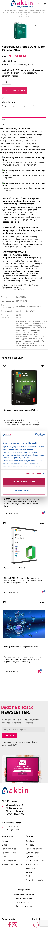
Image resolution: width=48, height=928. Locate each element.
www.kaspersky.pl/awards (17, 289)
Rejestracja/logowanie (24, 894)
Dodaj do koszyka (15, 90)
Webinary (30, 845)
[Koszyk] (45, 4)
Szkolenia (30, 841)
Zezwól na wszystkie (24, 482)
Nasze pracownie (33, 864)
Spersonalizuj (22, 491)
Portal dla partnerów (35, 880)
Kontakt (5, 841)
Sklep (20, 10)
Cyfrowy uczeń (32, 853)
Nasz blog (30, 868)
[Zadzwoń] (37, 4)
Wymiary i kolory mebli (12, 864)
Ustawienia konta (24, 902)
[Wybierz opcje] (41, 671)
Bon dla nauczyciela (34, 849)
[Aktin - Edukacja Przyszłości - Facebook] (9, 924)
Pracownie (29, 10)
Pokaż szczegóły (33, 473)
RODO (4, 856)
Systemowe (37, 106)
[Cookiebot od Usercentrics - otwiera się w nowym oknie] (35, 434)
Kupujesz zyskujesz (24, 906)
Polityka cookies (9, 853)
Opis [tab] (3, 119)
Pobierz (29, 876)
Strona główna (9, 10)
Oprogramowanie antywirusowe (32, 12)
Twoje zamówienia (24, 898)
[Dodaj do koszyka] (42, 513)
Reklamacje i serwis (10, 860)
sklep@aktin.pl (12, 829)
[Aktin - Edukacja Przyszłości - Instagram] (14, 924)
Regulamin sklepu (9, 849)
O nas (4, 845)
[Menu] (4, 4)
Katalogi (29, 872)
